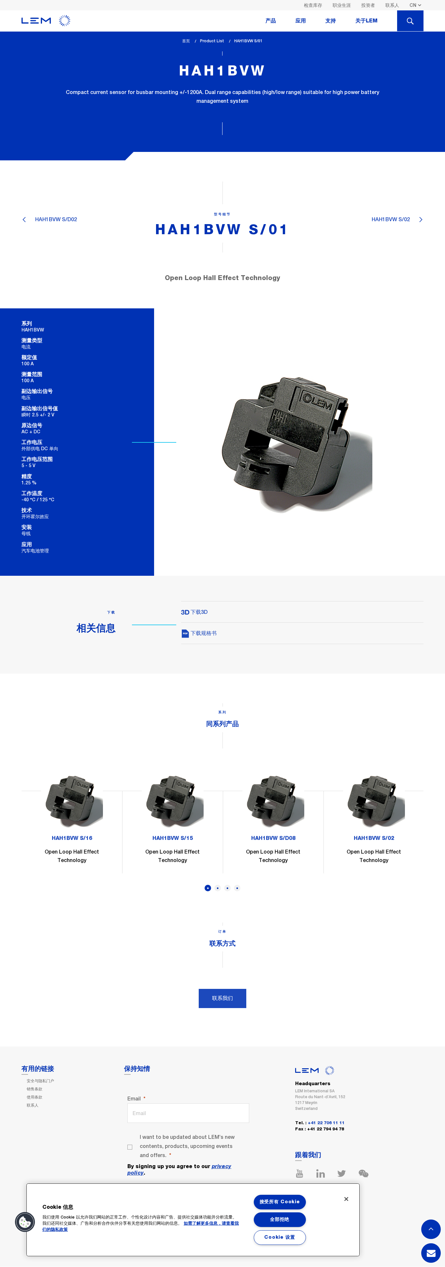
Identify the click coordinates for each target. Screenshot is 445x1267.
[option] (72, 821)
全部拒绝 (279, 1219)
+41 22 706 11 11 (326, 1123)
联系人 (392, 5)
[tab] (410, 21)
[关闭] (346, 1199)
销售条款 (34, 1089)
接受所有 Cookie (280, 1202)
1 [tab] (208, 888)
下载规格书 (203, 633)
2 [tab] (217, 888)
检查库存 (313, 5)
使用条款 (34, 1097)
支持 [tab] (330, 20)
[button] (25, 1222)
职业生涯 (342, 5)
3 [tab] (227, 888)
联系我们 (222, 998)
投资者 (368, 5)
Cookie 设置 (279, 1237)
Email (134, 1099)
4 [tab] (237, 888)
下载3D (198, 612)
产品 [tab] (271, 20)
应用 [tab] (300, 20)
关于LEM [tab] (366, 20)
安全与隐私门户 (40, 1081)
